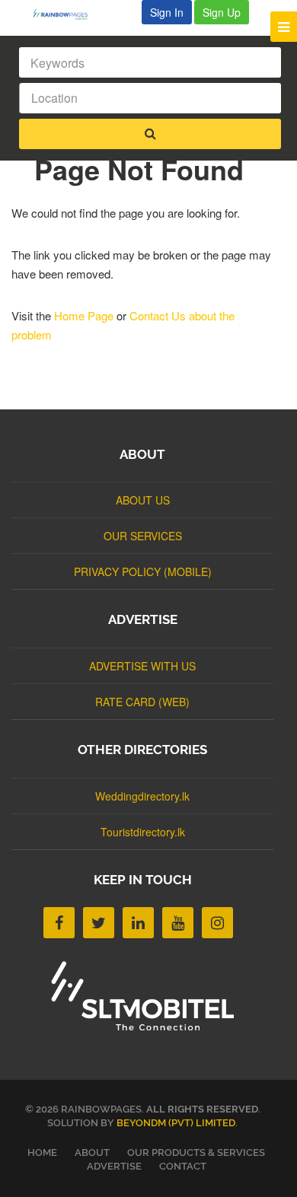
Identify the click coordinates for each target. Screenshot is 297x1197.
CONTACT (182, 1166)
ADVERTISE (114, 1166)
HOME (42, 1152)
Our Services (143, 535)
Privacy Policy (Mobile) (143, 571)
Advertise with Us (142, 665)
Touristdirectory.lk (143, 831)
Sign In (167, 12)
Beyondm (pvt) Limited (176, 1123)
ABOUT (92, 1152)
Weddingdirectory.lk (142, 796)
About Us (143, 500)
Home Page (83, 315)
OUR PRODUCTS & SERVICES (196, 1152)
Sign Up (222, 12)
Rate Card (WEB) (142, 701)
